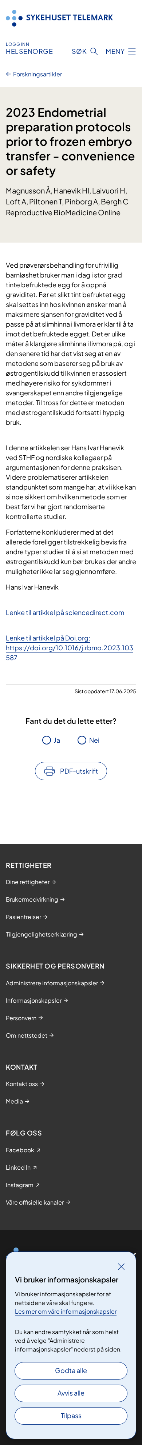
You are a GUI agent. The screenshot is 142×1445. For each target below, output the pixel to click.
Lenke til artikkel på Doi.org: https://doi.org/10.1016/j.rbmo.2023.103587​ (69, 648)
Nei (94, 740)
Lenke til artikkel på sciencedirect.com (65, 612)
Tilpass (71, 1415)
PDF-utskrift (79, 771)
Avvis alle (71, 1393)
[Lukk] (121, 1266)
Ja (57, 740)
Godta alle (71, 1370)
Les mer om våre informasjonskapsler (66, 1311)
